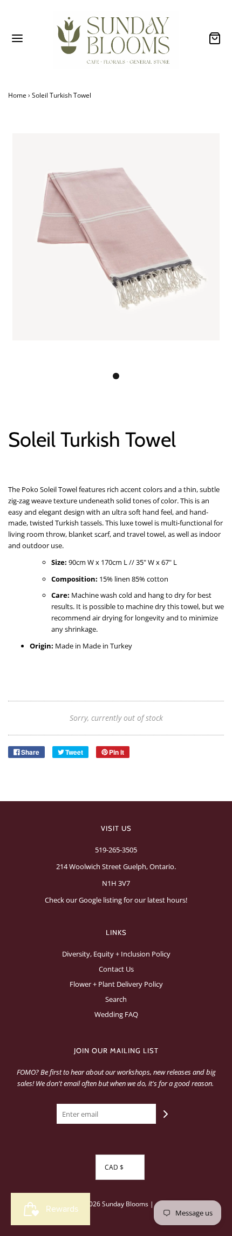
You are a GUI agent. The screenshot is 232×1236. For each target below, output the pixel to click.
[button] (116, 248)
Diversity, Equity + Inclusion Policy (116, 954)
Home (17, 95)
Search (116, 999)
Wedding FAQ (116, 1014)
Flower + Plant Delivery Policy (116, 984)
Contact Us (116, 969)
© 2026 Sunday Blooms (113, 1203)
